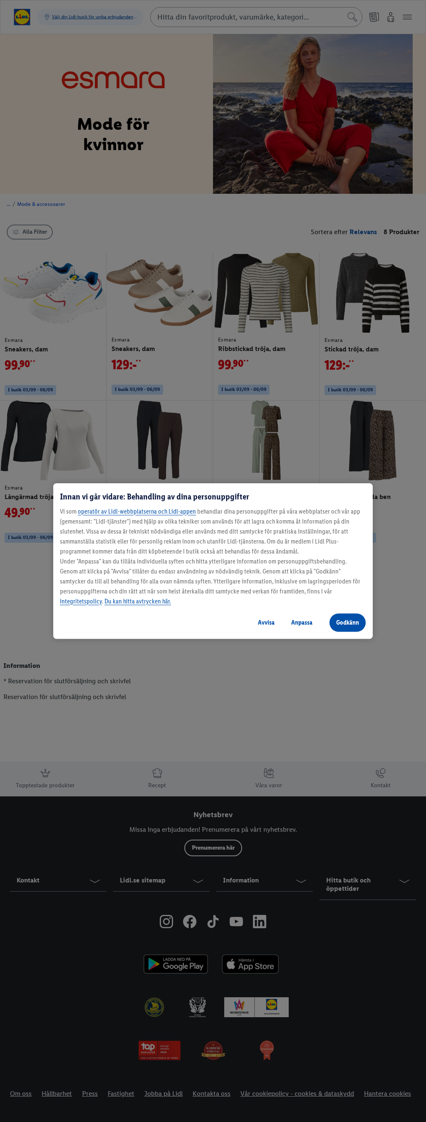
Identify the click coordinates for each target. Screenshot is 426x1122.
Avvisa (266, 622)
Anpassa (301, 622)
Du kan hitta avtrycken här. (137, 601)
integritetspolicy (81, 601)
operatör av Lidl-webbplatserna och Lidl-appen (137, 511)
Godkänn (347, 622)
